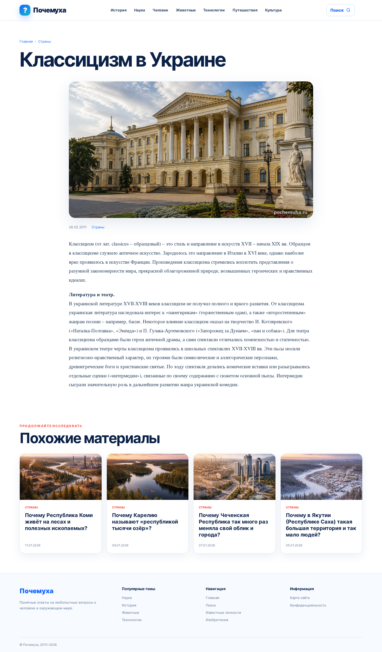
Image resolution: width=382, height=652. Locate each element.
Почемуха (36, 591)
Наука (139, 10)
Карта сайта (299, 598)
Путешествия (245, 10)
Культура (273, 10)
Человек (160, 10)
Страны (44, 41)
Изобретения (217, 620)
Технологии (214, 10)
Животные (186, 10)
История (119, 10)
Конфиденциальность (308, 605)
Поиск (211, 605)
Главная (26, 41)
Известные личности (223, 612)
